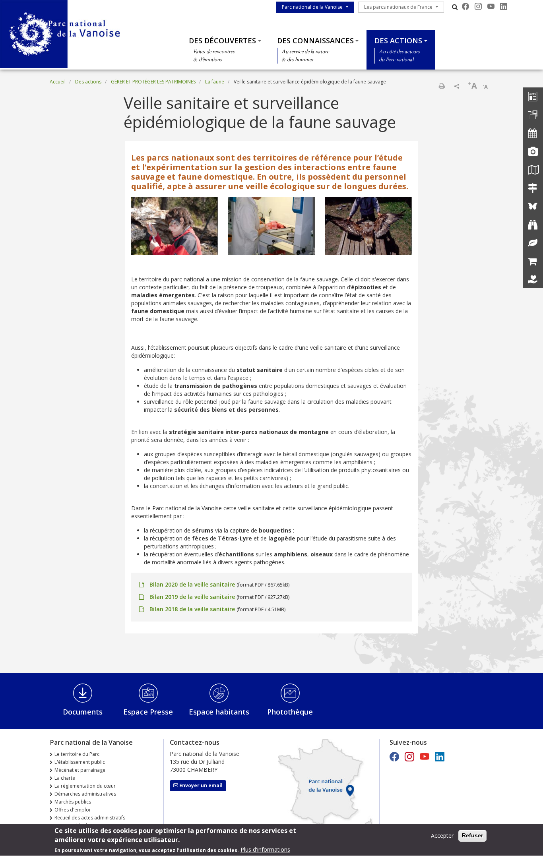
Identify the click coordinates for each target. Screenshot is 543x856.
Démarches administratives (85, 793)
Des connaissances (315, 40)
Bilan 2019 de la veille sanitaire (192, 596)
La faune (214, 81)
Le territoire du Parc (76, 754)
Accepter (442, 835)
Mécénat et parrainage (79, 770)
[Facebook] (465, 6)
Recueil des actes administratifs (89, 817)
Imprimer (442, 86)
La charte (64, 778)
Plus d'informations (265, 850)
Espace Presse (148, 712)
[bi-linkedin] (503, 6)
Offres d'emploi (72, 809)
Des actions (398, 40)
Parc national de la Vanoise (312, 7)
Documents (83, 712)
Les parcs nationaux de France (398, 7)
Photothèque (290, 712)
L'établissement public (79, 762)
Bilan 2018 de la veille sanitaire (192, 609)
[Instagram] (478, 6)
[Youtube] (491, 6)
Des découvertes (222, 40)
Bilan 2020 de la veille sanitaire (192, 584)
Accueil (58, 81)
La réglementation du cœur (85, 785)
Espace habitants (219, 712)
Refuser (472, 835)
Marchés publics (72, 801)
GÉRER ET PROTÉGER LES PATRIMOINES (153, 81)
